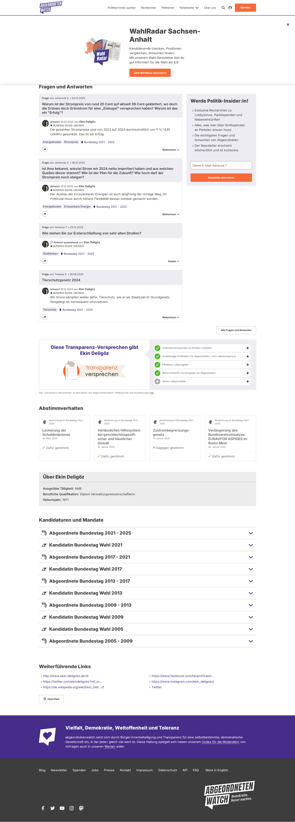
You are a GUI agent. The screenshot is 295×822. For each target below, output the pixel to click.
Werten (109, 746)
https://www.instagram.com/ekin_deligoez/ (183, 681)
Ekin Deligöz (87, 121)
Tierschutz (49, 309)
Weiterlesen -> (170, 149)
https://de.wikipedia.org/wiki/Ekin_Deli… (72, 687)
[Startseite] (51, 8)
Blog (42, 770)
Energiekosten (52, 142)
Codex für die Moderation (220, 742)
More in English (217, 770)
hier (152, 392)
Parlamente (187, 7)
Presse (109, 770)
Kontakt (125, 770)
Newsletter (59, 770)
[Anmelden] (230, 8)
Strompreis (71, 142)
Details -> (173, 261)
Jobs (95, 770)
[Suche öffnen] (223, 8)
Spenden (79, 770)
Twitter (157, 687)
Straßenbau (50, 253)
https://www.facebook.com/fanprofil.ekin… (183, 676)
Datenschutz (167, 770)
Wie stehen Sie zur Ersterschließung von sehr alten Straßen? (91, 233)
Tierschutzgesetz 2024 (61, 280)
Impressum (144, 770)
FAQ (196, 770)
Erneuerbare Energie (77, 206)
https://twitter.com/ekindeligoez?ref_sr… (72, 681)
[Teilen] (44, 149)
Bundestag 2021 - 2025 (99, 142)
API (184, 770)
